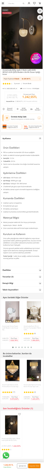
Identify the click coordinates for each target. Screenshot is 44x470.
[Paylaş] (40, 17)
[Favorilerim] (34, 3)
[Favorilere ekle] (40, 11)
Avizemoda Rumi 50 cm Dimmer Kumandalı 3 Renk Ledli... (32, 328)
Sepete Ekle (34, 466)
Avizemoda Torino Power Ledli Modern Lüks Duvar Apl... (10, 328)
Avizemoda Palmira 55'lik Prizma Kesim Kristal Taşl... (10, 386)
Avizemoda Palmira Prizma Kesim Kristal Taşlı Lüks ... (32, 386)
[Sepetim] (40, 3)
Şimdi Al (22, 466)
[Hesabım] (29, 3)
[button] (22, 78)
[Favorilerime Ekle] (19, 414)
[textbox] (18, 3)
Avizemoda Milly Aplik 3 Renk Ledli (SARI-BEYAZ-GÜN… (11, 439)
